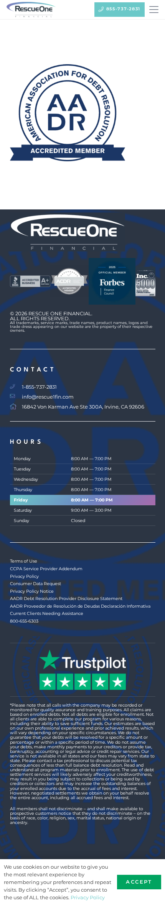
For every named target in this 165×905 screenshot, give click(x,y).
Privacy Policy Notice (32, 591)
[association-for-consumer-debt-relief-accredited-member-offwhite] (69, 281)
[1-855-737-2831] (16, 386)
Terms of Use (23, 561)
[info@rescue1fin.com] (16, 396)
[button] (153, 9)
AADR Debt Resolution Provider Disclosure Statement (66, 598)
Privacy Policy (24, 576)
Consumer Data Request (35, 583)
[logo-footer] (82, 231)
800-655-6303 (24, 621)
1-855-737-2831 (39, 387)
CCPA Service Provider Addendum (46, 568)
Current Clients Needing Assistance (46, 613)
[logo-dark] (31, 9)
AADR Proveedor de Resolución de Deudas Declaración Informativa (80, 606)
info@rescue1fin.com (48, 397)
